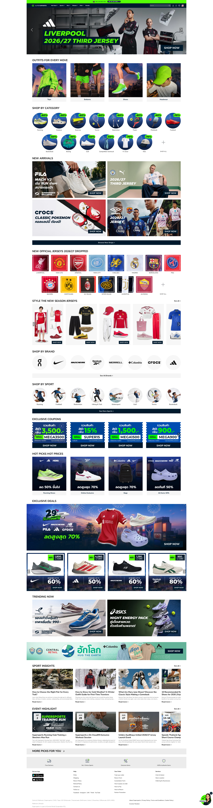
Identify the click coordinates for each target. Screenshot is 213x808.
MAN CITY (97, 273)
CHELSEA (115, 273)
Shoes (125, 99)
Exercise (78, 130)
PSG (172, 273)
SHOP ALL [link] (163, 151)
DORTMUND (68, 294)
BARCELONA (153, 273)
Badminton (116, 130)
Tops (49, 99)
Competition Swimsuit (106, 152)
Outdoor (59, 130)
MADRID (135, 273)
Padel (135, 130)
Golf (87, 152)
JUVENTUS (125, 294)
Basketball (49, 152)
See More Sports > (106, 411)
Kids (144, 152)
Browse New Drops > (106, 242)
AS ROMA (144, 294)
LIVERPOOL (40, 273)
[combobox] (160, 5)
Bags (126, 493)
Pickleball (154, 130)
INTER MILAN (106, 294)
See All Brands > (106, 376)
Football (173, 130)
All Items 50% (163, 493)
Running (40, 130)
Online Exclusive (87, 493)
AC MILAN (87, 294)
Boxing (68, 152)
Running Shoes (49, 493)
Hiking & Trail (97, 404)
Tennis (97, 130)
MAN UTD (59, 273)
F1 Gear (125, 152)
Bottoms (87, 99)
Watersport (116, 404)
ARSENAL (78, 273)
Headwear (164, 99)
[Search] (169, 5)
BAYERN (50, 294)
